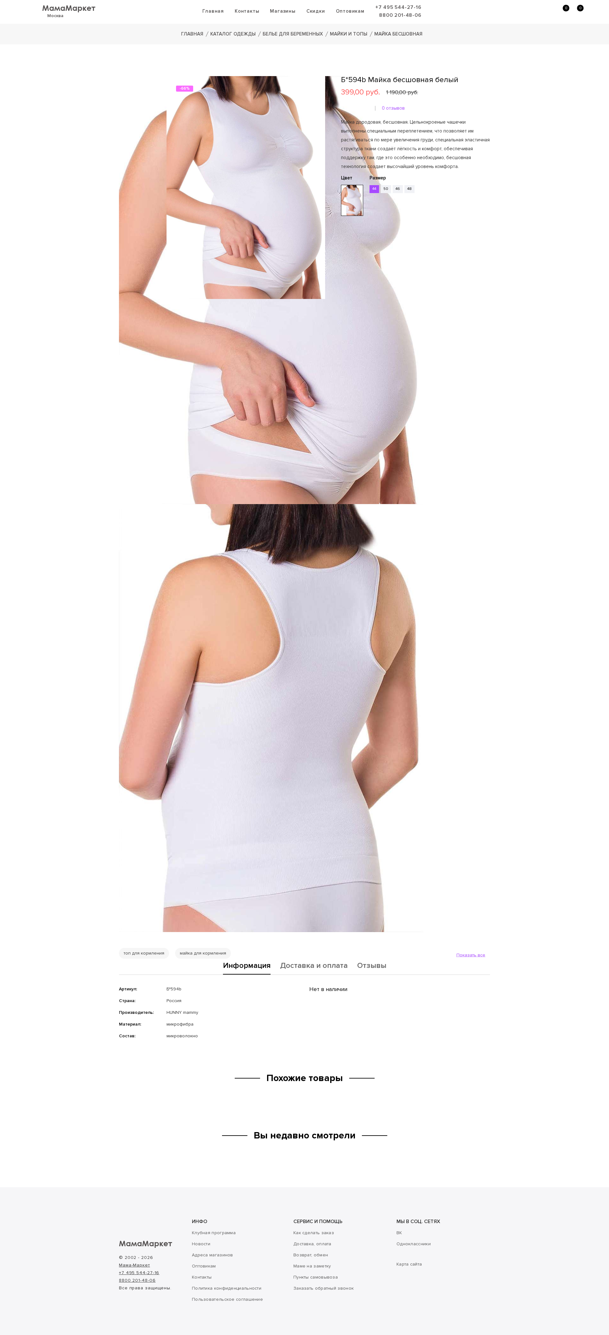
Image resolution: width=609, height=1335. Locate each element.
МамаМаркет (68, 7)
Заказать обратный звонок (323, 1288)
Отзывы (371, 966)
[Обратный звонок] (531, 11)
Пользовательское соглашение (227, 1299)
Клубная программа (214, 1232)
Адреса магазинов (212, 1255)
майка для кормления (203, 953)
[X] (362, 254)
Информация (247, 966)
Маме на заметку (312, 1266)
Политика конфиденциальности (226, 1288)
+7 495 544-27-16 (398, 7)
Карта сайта (409, 1264)
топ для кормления (144, 953)
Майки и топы (348, 34)
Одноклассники (413, 1244)
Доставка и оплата (314, 966)
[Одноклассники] (353, 254)
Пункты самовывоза (315, 1277)
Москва (55, 15)
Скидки (315, 11)
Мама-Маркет (134, 1265)
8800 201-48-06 (400, 15)
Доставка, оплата (312, 1244)
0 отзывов (393, 108)
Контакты (247, 11)
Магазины (282, 11)
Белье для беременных (293, 34)
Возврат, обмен (310, 1255)
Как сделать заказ (313, 1232)
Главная (213, 11)
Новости (201, 1244)
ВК (399, 1232)
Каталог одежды (233, 34)
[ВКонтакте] (345, 254)
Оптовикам (350, 11)
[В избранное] (343, 235)
